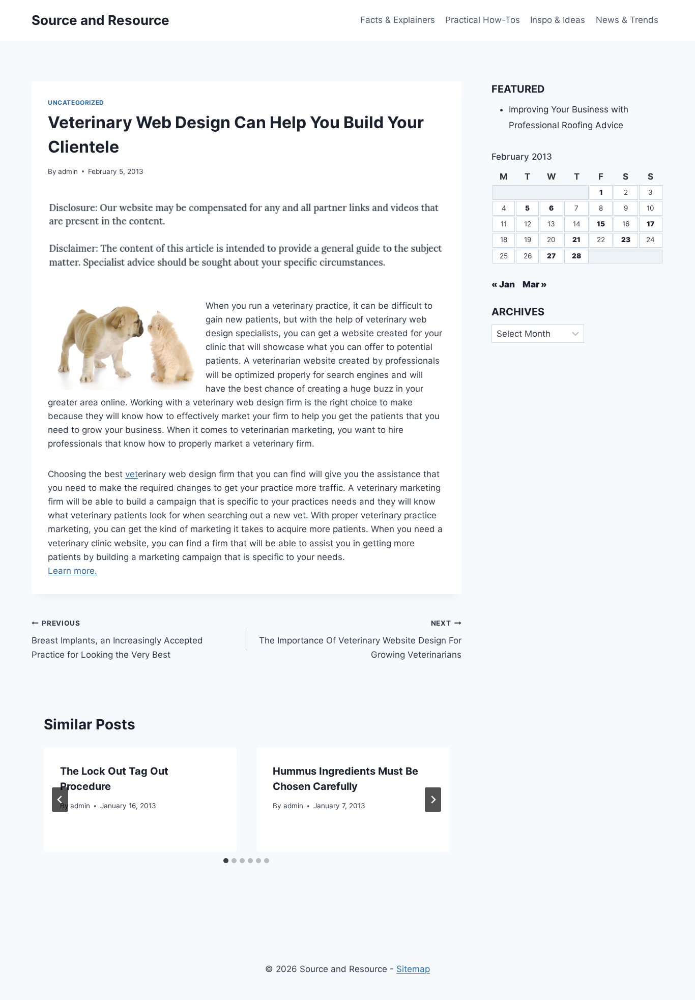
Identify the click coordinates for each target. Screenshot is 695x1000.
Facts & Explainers (397, 20)
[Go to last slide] (60, 799)
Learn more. (72, 571)
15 (601, 224)
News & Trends (627, 20)
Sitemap (413, 969)
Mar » (535, 284)
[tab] (225, 860)
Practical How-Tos (482, 20)
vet (131, 474)
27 (551, 256)
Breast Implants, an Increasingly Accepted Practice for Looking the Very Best (117, 639)
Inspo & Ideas (557, 20)
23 (625, 240)
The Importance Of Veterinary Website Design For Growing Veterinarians (360, 639)
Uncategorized (76, 102)
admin (68, 171)
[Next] (433, 799)
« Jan (503, 284)
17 (650, 224)
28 (576, 256)
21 (576, 240)
